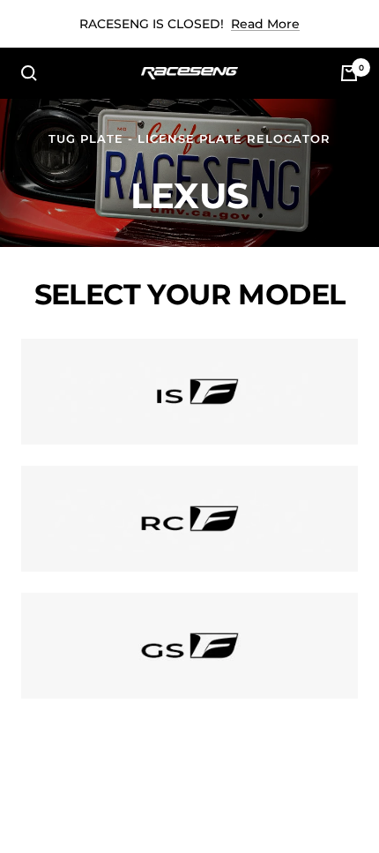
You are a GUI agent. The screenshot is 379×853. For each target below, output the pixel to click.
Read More (265, 24)
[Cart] (349, 73)
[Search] (29, 73)
